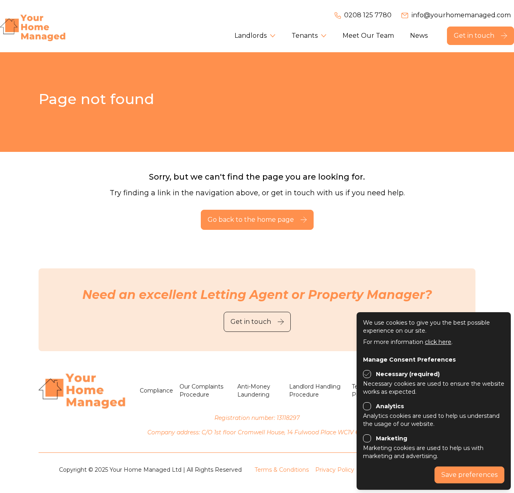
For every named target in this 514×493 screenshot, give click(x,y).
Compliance (156, 390)
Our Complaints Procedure (201, 390)
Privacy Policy (334, 469)
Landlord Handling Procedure (315, 390)
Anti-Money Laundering (253, 390)
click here (438, 342)
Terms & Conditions (282, 469)
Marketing (391, 438)
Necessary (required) (408, 374)
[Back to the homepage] (44, 26)
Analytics (390, 406)
